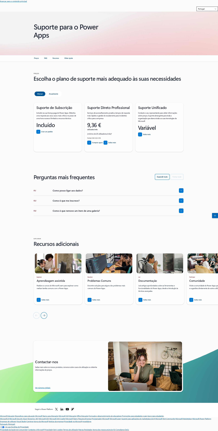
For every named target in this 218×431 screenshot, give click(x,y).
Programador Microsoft (100, 418)
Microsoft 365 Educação (67, 416)
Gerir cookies (58, 429)
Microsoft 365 (44, 418)
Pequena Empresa (84, 418)
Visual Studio (21, 421)
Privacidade (48, 429)
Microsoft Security (16, 418)
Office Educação (82, 416)
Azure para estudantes (155, 416)
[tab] (40, 94)
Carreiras (29, 421)
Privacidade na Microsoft (73, 421)
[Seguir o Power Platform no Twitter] (56, 409)
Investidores (86, 421)
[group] (58, 278)
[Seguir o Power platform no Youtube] (67, 409)
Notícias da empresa (55, 421)
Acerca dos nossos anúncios (103, 429)
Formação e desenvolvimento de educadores (105, 416)
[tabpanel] (108, 127)
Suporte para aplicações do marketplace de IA (138, 418)
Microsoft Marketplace (183, 418)
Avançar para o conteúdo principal (13, 1)
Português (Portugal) (7, 424)
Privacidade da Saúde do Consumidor (14, 429)
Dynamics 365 (33, 418)
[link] (36, 59)
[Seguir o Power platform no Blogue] (72, 409)
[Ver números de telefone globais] (215, 215)
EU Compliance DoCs (121, 429)
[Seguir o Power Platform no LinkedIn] (62, 409)
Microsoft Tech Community (165, 418)
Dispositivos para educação (25, 416)
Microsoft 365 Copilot (57, 418)
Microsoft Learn (115, 418)
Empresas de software (8, 421)
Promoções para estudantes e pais (134, 416)
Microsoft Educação (7, 416)
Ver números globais (42, 387)
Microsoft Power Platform (201, 418)
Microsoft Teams (72, 418)
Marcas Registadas (85, 429)
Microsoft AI (4, 418)
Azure (25, 418)
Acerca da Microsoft (40, 421)
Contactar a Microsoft (36, 429)
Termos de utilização (70, 429)
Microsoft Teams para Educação (46, 416)
